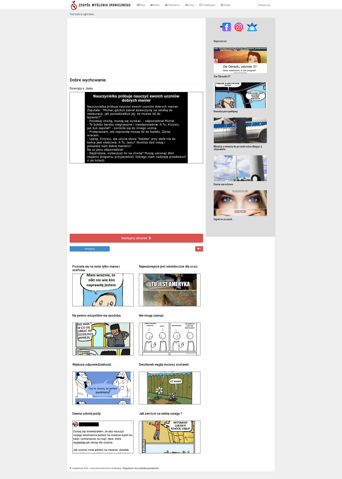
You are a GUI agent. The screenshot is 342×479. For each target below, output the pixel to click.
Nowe (156, 5)
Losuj (190, 5)
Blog (142, 5)
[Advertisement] (136, 47)
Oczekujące (208, 5)
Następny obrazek (134, 238)
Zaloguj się (264, 5)
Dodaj (226, 5)
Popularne (173, 5)
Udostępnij (89, 249)
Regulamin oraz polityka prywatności (141, 468)
